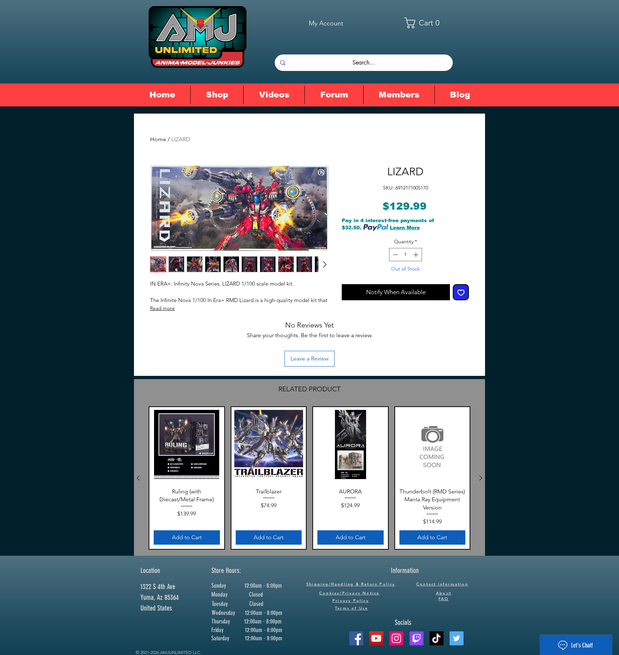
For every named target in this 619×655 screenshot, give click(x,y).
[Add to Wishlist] (461, 292)
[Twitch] (416, 638)
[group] (309, 478)
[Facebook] (356, 638)
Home (158, 139)
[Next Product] (480, 478)
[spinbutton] (405, 254)
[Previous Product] (138, 478)
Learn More (405, 227)
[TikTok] (436, 638)
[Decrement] (394, 254)
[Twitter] (457, 638)
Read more (162, 308)
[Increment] (416, 254)
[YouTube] (376, 638)
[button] (426, 23)
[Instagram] (396, 638)
